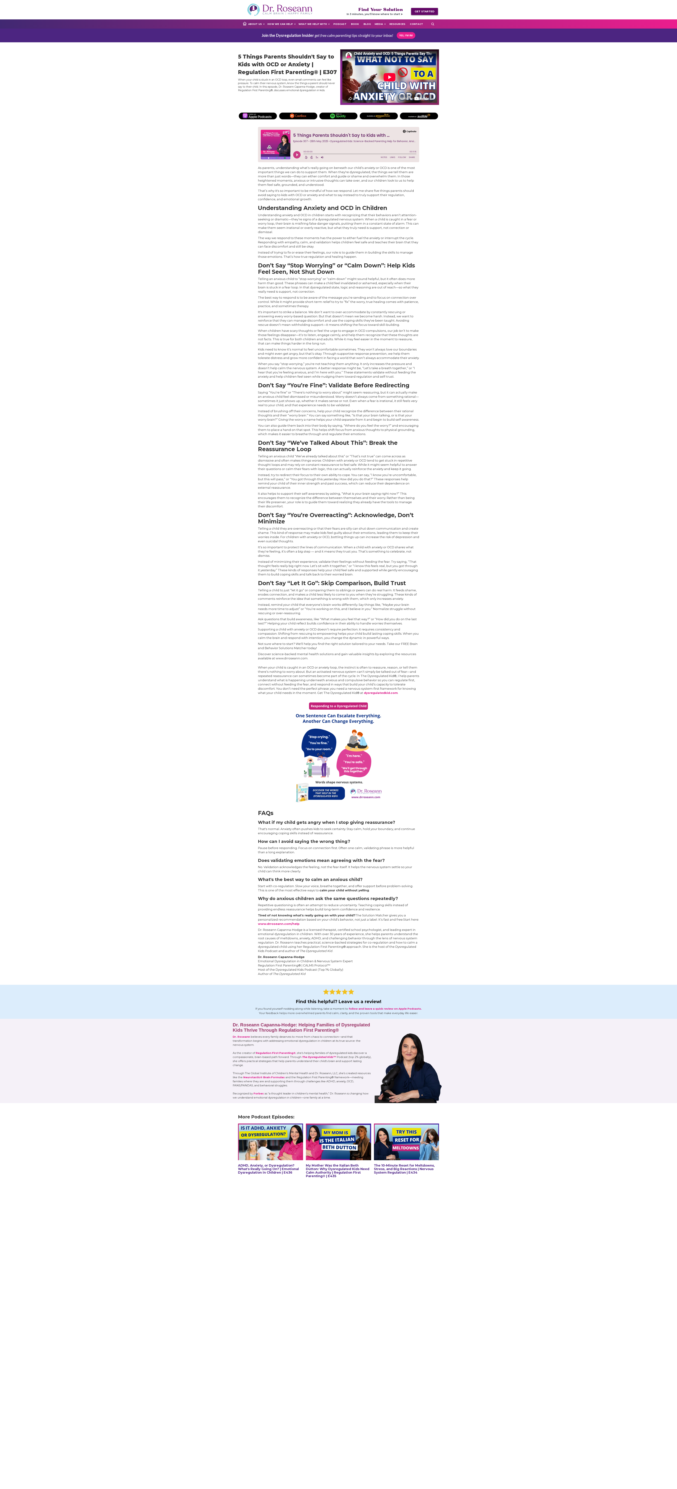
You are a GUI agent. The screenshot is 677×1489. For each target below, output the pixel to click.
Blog (367, 24)
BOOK (355, 24)
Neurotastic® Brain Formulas (264, 1077)
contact (416, 24)
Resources (397, 24)
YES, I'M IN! (406, 35)
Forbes (259, 1093)
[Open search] (432, 24)
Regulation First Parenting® (276, 1053)
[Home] (245, 24)
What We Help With (312, 24)
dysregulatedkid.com (381, 693)
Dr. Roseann (242, 1036)
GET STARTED (424, 11)
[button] (256, 24)
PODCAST (339, 24)
